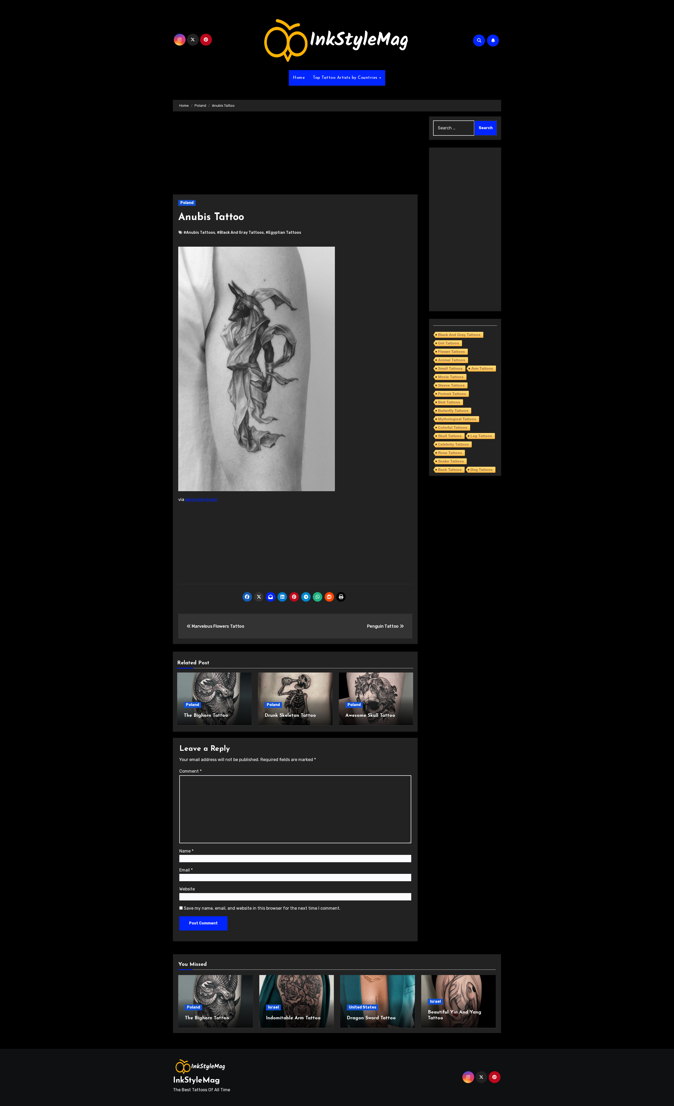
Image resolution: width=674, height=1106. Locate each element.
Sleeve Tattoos (451, 385)
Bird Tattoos (449, 402)
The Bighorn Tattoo (206, 715)
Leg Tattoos (481, 436)
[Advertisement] (296, 155)
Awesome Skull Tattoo (370, 715)
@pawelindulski (201, 499)
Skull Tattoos (450, 436)
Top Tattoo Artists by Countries (346, 78)
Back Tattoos (450, 469)
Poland (187, 203)
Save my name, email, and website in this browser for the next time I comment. (262, 908)
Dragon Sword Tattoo (371, 1018)
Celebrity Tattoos (453, 444)
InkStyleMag (196, 1080)
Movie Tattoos (451, 377)
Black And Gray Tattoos (459, 335)
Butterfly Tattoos (453, 410)
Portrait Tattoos (452, 394)
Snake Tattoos (451, 461)
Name (186, 851)
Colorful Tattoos (452, 427)
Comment (190, 771)
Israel (273, 1007)
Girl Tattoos (448, 343)
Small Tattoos (450, 368)
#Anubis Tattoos (199, 232)
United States (362, 1007)
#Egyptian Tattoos (283, 232)
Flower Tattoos (451, 351)
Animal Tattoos (451, 360)
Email (186, 870)
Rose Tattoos (450, 453)
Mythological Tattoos (457, 419)
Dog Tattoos (481, 469)
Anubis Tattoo (211, 217)
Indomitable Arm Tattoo (293, 1018)
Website (187, 888)
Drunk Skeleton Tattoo (290, 715)
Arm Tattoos (482, 368)
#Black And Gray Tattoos (240, 232)
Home (299, 78)
